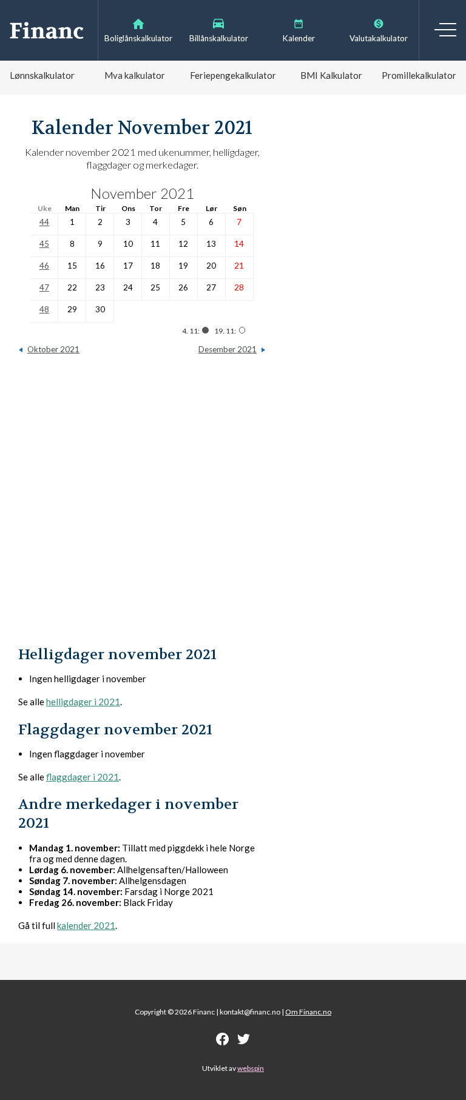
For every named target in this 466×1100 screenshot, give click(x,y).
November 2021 (142, 193)
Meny (445, 29)
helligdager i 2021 (83, 701)
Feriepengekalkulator (233, 75)
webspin (250, 1068)
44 (44, 222)
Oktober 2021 (53, 349)
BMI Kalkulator (331, 75)
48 (44, 309)
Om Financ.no (308, 1011)
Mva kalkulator (134, 75)
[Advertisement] (142, 506)
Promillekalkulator (419, 75)
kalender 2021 (86, 925)
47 (44, 287)
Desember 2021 (227, 349)
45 (44, 244)
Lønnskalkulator (42, 75)
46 (44, 265)
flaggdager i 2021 (82, 776)
